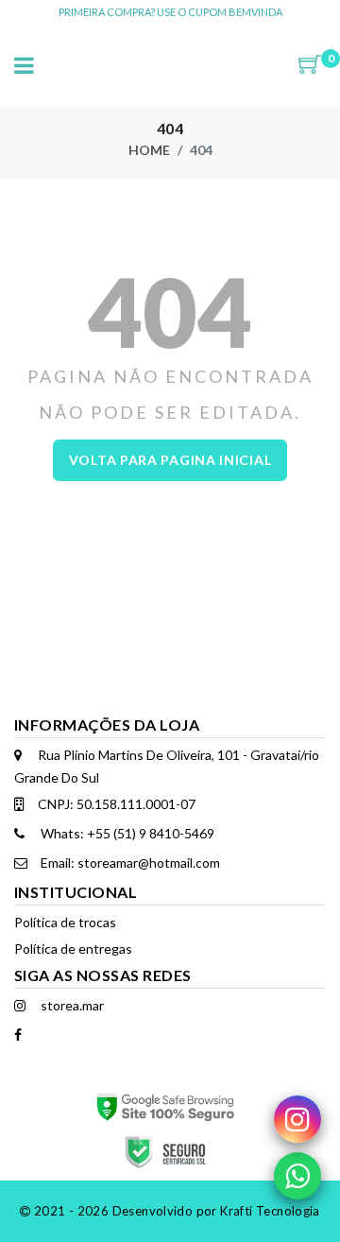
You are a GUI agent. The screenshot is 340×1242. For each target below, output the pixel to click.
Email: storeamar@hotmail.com (129, 862)
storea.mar (71, 1005)
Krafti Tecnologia (270, 1210)
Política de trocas (65, 922)
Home (149, 150)
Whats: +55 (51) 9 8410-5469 (126, 833)
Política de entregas (73, 948)
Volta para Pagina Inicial (170, 460)
